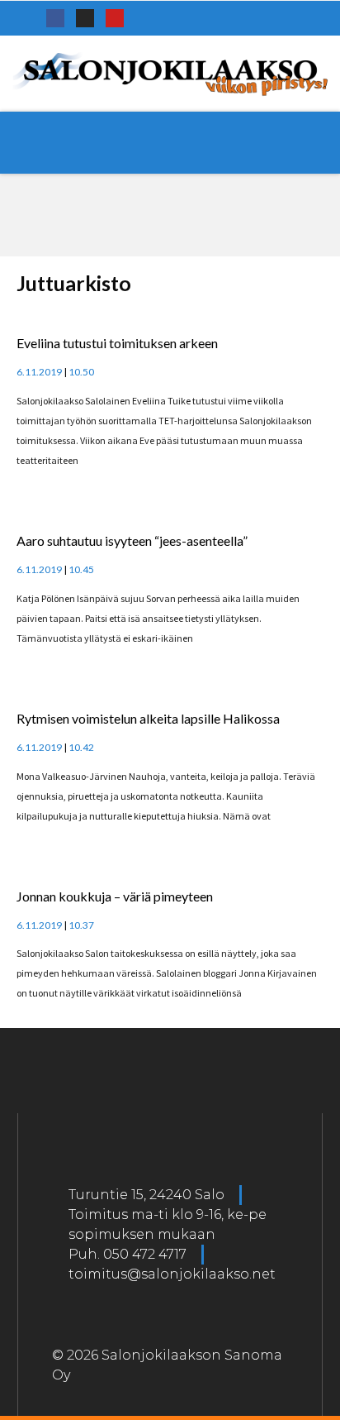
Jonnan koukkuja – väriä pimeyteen (115, 896)
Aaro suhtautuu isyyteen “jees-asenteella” (132, 540)
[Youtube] (115, 18)
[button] (170, 143)
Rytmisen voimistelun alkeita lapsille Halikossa (148, 718)
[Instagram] (85, 18)
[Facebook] (55, 18)
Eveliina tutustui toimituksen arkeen (117, 343)
